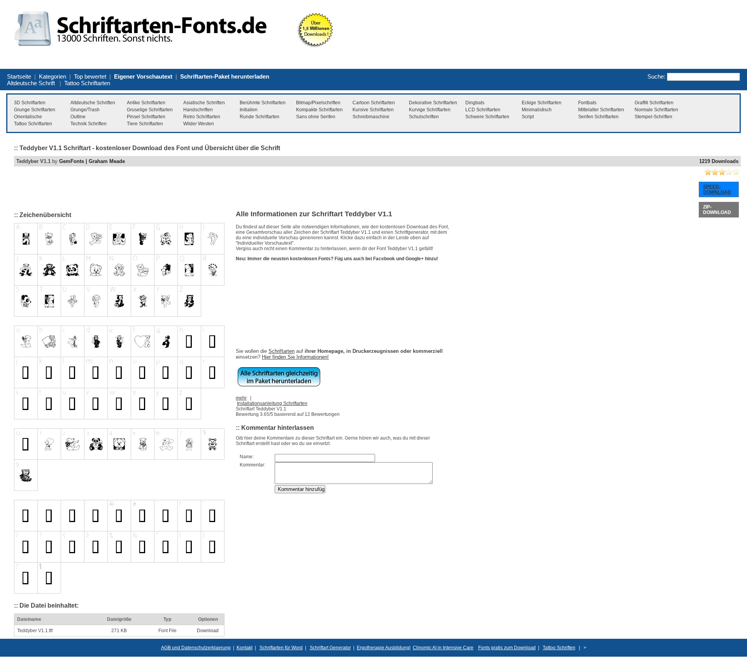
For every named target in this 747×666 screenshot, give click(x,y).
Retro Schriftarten (201, 116)
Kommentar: (252, 465)
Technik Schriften (88, 123)
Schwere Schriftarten (487, 116)
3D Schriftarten (30, 102)
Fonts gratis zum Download (507, 647)
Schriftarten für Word (281, 647)
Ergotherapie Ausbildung (383, 647)
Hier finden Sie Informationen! (295, 357)
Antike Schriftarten (146, 102)
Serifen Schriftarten (598, 116)
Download (208, 630)
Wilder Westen (198, 123)
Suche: (656, 76)
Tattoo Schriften (559, 647)
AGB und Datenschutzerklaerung (196, 647)
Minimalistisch (537, 109)
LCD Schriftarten (482, 109)
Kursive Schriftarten (373, 109)
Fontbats (587, 102)
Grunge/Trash (85, 109)
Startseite (19, 76)
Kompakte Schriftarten (319, 109)
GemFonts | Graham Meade (92, 161)
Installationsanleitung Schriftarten (272, 403)
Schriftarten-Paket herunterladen (224, 76)
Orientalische (28, 116)
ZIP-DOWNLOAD (717, 209)
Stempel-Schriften (653, 116)
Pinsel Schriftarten (146, 116)
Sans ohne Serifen (315, 116)
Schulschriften (424, 116)
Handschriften (198, 109)
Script (528, 116)
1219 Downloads (718, 161)
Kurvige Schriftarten (430, 109)
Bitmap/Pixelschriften (318, 102)
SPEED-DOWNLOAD (717, 189)
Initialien (249, 109)
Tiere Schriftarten (145, 123)
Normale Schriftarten (656, 109)
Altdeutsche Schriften (92, 102)
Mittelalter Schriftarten (601, 109)
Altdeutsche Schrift (31, 83)
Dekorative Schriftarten (433, 102)
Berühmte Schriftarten (263, 102)
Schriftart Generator (330, 647)
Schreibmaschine (370, 116)
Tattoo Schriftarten (87, 83)
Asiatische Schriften (204, 102)
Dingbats (474, 102)
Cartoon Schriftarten (373, 102)
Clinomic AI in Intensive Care (443, 647)
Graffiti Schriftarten (654, 102)
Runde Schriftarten (259, 116)
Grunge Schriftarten (34, 109)
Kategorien (52, 76)
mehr (241, 398)
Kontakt (245, 647)
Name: (247, 456)
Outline (78, 116)
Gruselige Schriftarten (150, 109)
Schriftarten (281, 351)
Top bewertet (90, 76)
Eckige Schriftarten (541, 102)
